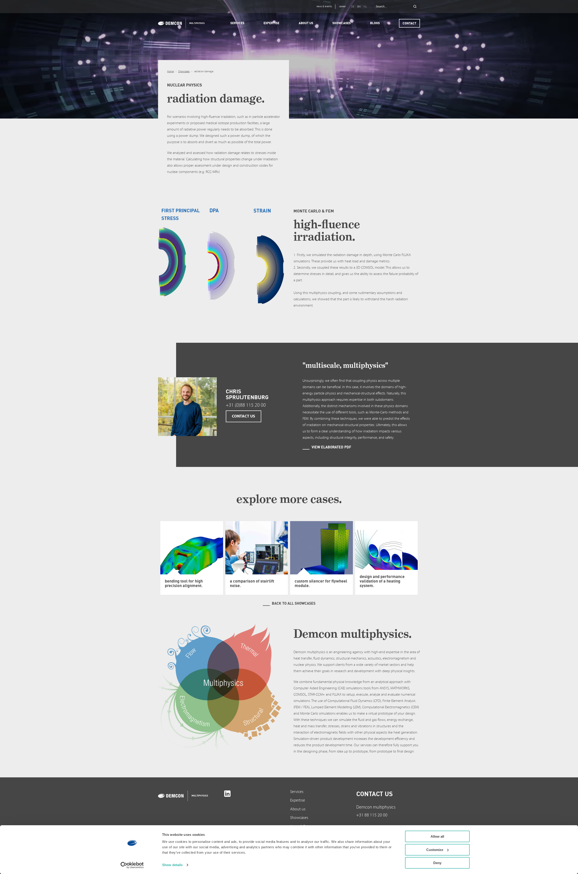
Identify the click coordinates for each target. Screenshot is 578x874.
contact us (243, 416)
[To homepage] (190, 795)
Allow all (437, 836)
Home (170, 71)
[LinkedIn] (227, 793)
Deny (437, 863)
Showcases (184, 71)
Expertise (297, 800)
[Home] (180, 23)
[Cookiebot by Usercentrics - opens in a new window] (132, 865)
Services (296, 791)
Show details (172, 865)
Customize (434, 850)
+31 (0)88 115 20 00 (246, 405)
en (359, 6)
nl (365, 6)
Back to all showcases (293, 603)
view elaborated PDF (331, 447)
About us (297, 809)
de (352, 6)
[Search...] (415, 6)
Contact (409, 23)
